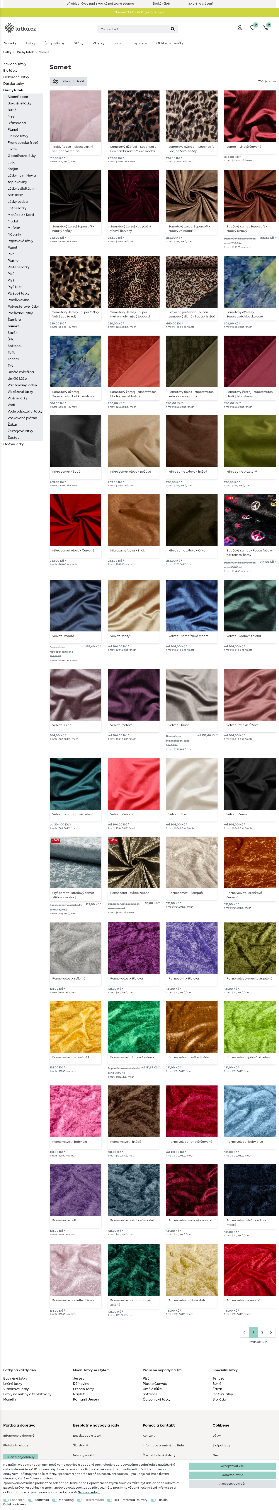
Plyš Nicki (15, 287)
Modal (13, 221)
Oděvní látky (13, 444)
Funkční (162, 1499)
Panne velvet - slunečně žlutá (73, 1057)
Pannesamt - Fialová (183, 978)
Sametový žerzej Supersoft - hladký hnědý (73, 228)
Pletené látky (19, 267)
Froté (12, 149)
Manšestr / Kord (21, 215)
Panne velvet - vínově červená (190, 1220)
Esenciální (17, 1499)
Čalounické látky (156, 1399)
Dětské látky (13, 83)
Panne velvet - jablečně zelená (249, 1057)
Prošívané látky (20, 313)
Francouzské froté (23, 142)
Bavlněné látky (20, 103)
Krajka (13, 169)
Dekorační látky (16, 77)
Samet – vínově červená (243, 146)
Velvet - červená (122, 814)
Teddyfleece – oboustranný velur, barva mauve (72, 149)
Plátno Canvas (155, 1383)
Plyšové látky (18, 293)
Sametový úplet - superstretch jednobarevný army (191, 394)
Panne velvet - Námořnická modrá (246, 1222)
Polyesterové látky (23, 306)
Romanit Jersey (86, 1399)
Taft (11, 352)
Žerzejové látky (20, 431)
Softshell (15, 346)
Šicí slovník (80, 1445)
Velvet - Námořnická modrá (188, 636)
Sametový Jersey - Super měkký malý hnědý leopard (130, 314)
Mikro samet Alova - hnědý (187, 471)
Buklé (12, 110)
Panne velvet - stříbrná (68, 978)
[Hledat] (172, 29)
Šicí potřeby (54, 43)
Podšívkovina (18, 300)
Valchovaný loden (22, 385)
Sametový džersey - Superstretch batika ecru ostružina (244, 314)
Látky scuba (18, 201)
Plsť (11, 274)
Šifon (12, 339)
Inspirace (139, 43)
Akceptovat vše (232, 1466)
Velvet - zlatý (120, 636)
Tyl (10, 365)
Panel (12, 247)
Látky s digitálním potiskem (22, 192)
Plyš (11, 280)
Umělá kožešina (21, 372)
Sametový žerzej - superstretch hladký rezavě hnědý (133, 394)
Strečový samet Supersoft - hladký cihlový (246, 228)
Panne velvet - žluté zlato (187, 1300)
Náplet (79, 1394)
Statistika (42, 1499)
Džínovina (81, 1383)
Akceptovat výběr (232, 1483)
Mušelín (14, 228)
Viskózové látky (20, 392)
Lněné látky (17, 208)
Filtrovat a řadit (72, 81)
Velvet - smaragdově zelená (73, 814)
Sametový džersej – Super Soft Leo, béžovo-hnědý (191, 149)
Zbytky (98, 43)
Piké (11, 254)
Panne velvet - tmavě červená (190, 1141)
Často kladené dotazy (159, 1455)
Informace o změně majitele (163, 1445)
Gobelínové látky (22, 156)
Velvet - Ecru (177, 814)
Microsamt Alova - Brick (127, 550)
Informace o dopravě (18, 1435)
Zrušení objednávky (21, 1457)
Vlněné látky (18, 398)
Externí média (93, 1499)
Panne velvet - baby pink (70, 1141)
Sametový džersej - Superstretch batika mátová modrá (73, 394)
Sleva (118, 43)
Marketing (66, 1499)
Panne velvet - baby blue (244, 1141)
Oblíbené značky (170, 43)
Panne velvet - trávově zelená (132, 1057)
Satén (12, 333)
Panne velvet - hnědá (125, 1141)
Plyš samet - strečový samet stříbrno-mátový (73, 895)
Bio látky (10, 70)
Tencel (13, 359)
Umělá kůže (17, 378)
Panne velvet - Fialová (126, 978)
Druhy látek (25, 52)
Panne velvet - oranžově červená (244, 895)
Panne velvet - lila (65, 1220)
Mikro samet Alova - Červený (73, 550)
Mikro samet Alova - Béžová (130, 471)
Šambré (14, 319)
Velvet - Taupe (179, 725)
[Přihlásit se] (239, 27)
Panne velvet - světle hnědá (188, 1057)
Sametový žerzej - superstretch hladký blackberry (249, 394)
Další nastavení (14, 1504)
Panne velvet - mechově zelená (249, 978)
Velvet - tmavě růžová (242, 725)
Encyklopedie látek (87, 1435)
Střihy (78, 43)
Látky (30, 43)
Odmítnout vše (232, 1475)
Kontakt (149, 1435)
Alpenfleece (18, 97)
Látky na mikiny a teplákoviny (22, 179)
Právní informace (160, 1487)
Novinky (10, 43)
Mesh (12, 116)
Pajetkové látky (20, 241)
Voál (11, 405)
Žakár (12, 424)
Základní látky (14, 64)
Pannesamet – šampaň (185, 893)
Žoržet (13, 437)
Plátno (13, 260)
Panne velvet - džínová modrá (132, 1220)
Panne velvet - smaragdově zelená (130, 1302)
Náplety (14, 234)
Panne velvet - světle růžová (73, 1300)
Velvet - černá (236, 814)
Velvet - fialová (121, 725)
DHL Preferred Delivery (131, 1499)
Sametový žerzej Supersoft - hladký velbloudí (189, 228)
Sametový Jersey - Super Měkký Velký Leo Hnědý (75, 314)
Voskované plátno (22, 418)
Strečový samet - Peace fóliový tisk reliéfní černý (249, 552)
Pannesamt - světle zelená (130, 893)
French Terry (83, 1389)
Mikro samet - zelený (241, 471)
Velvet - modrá (63, 636)
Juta (11, 162)
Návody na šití (83, 1455)
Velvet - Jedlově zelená (243, 636)
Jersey (78, 1378)
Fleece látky (18, 136)
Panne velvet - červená (243, 1300)
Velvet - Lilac (61, 725)
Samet (13, 326)
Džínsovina (17, 123)
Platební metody (15, 1445)
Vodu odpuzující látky (25, 411)
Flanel (13, 129)
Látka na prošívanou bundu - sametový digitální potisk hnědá (191, 314)
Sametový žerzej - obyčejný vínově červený (130, 228)
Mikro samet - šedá (66, 471)
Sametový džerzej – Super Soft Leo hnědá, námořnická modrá (133, 149)
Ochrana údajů (89, 1492)
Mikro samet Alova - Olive (187, 550)
